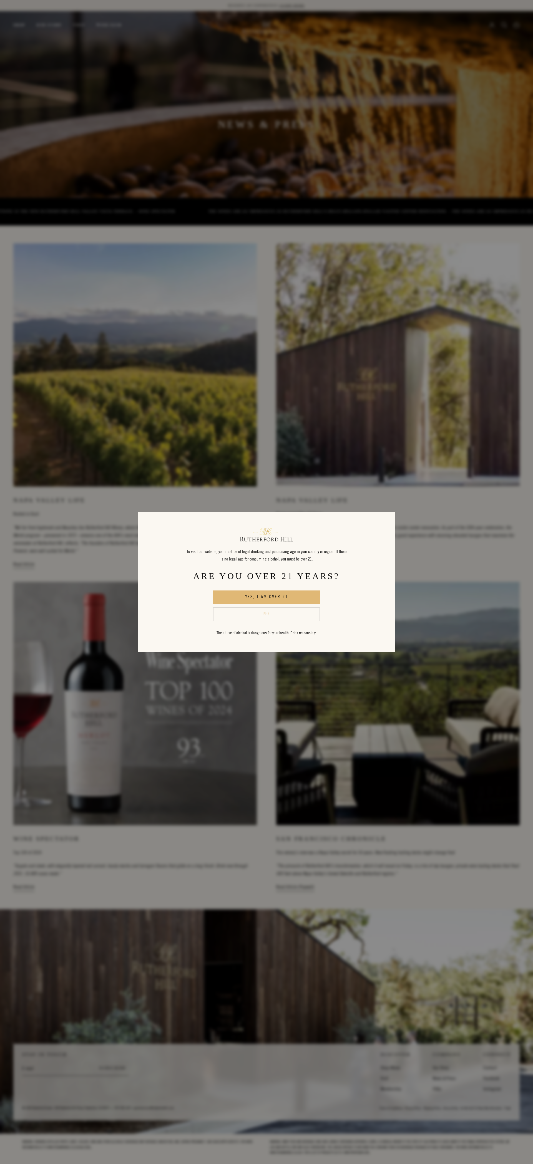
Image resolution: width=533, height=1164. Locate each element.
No (266, 614)
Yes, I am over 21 (266, 597)
